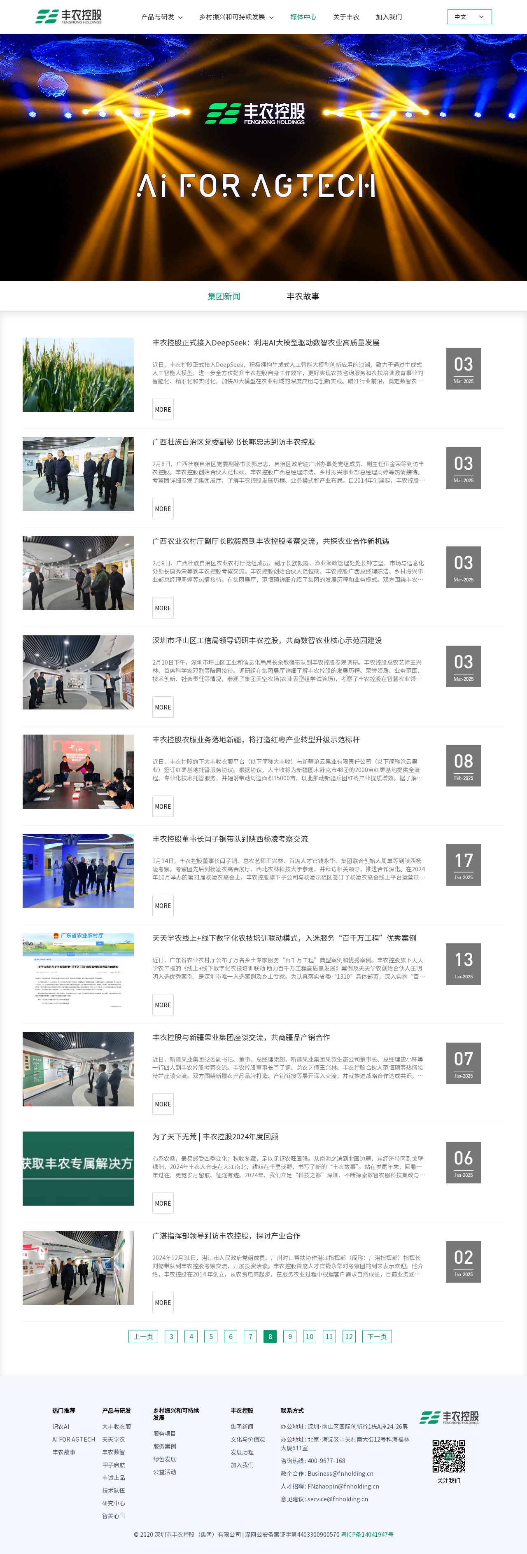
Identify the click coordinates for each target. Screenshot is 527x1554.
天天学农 (113, 1439)
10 (309, 1336)
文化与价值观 (248, 1439)
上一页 (143, 1336)
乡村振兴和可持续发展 (232, 17)
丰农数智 (113, 1452)
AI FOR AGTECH (73, 1439)
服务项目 (164, 1434)
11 (329, 1336)
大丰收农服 (116, 1427)
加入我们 (389, 17)
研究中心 (113, 1503)
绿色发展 (164, 1459)
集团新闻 (224, 296)
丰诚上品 (113, 1478)
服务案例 (164, 1446)
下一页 (377, 1336)
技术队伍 (113, 1490)
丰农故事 (303, 296)
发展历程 (242, 1452)
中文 (460, 17)
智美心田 (113, 1516)
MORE (163, 410)
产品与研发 (157, 17)
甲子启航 (113, 1465)
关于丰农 (346, 17)
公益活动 (164, 1472)
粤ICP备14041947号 (367, 1535)
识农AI (60, 1427)
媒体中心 (303, 17)
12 (349, 1336)
